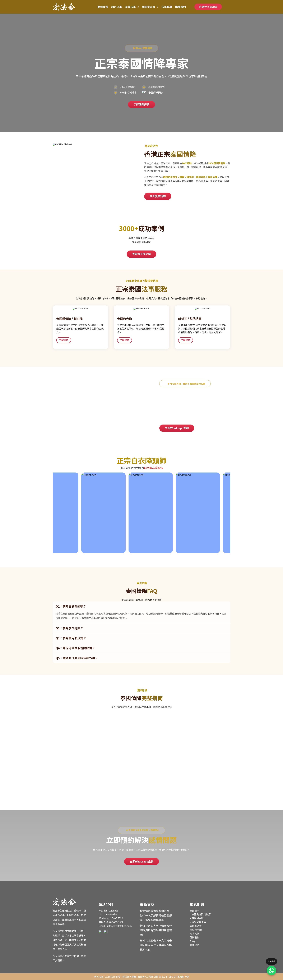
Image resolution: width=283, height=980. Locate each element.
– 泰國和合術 (197, 918)
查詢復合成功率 (141, 254)
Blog (192, 941)
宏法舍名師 (196, 929)
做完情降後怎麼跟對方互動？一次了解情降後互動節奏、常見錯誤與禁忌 (103, 723)
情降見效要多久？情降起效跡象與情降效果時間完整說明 (92, 752)
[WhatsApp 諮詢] (271, 970)
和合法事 (116, 7)
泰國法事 (130, 7)
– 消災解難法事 (198, 922)
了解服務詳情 (141, 104)
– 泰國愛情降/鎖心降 (201, 914)
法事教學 (166, 7)
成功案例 (194, 933)
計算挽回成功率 (208, 7)
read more (61, 734)
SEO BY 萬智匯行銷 (179, 976)
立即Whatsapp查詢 (177, 428)
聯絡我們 (180, 7)
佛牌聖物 (194, 937)
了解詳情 (63, 340)
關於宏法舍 (148, 7)
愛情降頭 (102, 7)
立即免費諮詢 (158, 196)
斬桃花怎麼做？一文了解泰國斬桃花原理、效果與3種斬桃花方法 (98, 780)
